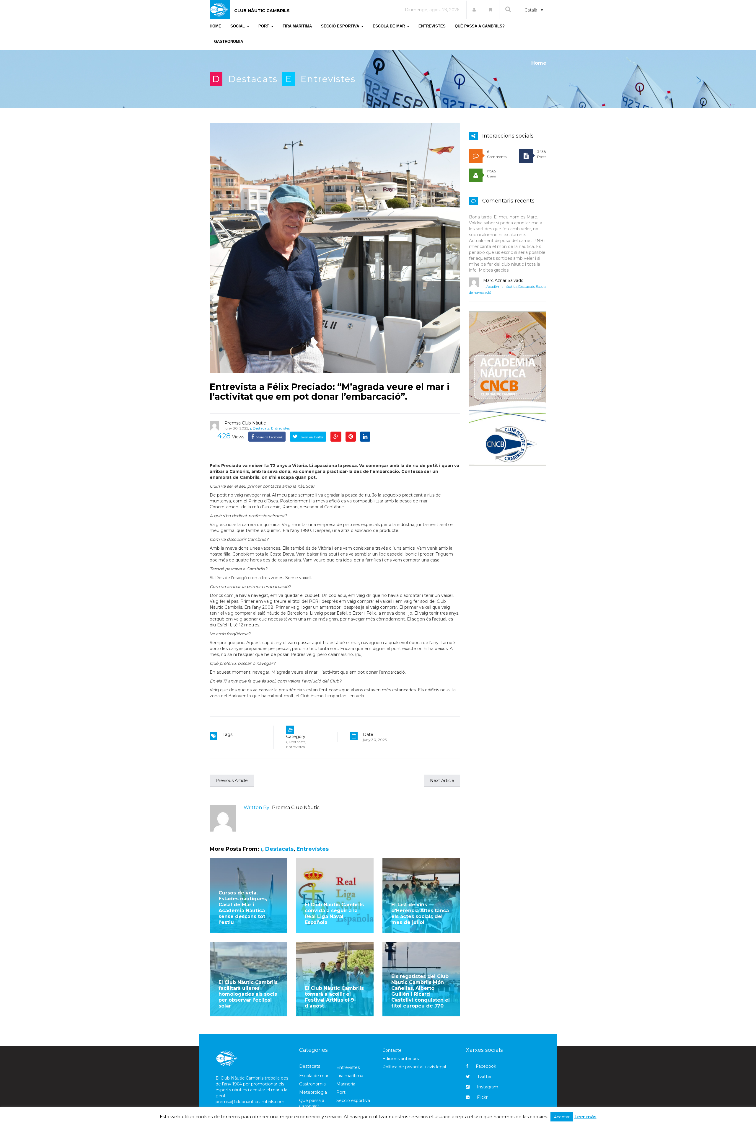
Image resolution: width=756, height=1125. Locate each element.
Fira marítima (349, 1075)
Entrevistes (328, 79)
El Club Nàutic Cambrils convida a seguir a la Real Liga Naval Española (334, 913)
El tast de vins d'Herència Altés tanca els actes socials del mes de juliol (420, 913)
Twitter (484, 1076)
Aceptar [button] (562, 1116)
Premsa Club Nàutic (245, 423)
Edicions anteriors (400, 1058)
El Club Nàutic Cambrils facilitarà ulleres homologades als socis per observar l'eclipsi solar (248, 994)
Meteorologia (313, 1092)
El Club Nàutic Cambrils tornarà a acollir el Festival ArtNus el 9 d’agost (334, 997)
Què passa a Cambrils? (311, 1103)
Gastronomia (312, 1084)
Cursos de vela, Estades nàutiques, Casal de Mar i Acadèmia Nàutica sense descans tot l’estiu (243, 907)
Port (341, 1092)
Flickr (482, 1097)
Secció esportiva (353, 1100)
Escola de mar (313, 1075)
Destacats (253, 79)
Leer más (585, 1116)
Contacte (392, 1050)
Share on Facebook (269, 437)
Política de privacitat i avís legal (414, 1067)
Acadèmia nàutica (501, 286)
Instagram (487, 1087)
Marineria (345, 1084)
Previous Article (232, 780)
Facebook (486, 1066)
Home (538, 63)
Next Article (442, 780)
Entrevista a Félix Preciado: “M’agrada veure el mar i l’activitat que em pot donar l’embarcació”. (330, 391)
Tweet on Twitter (311, 437)
